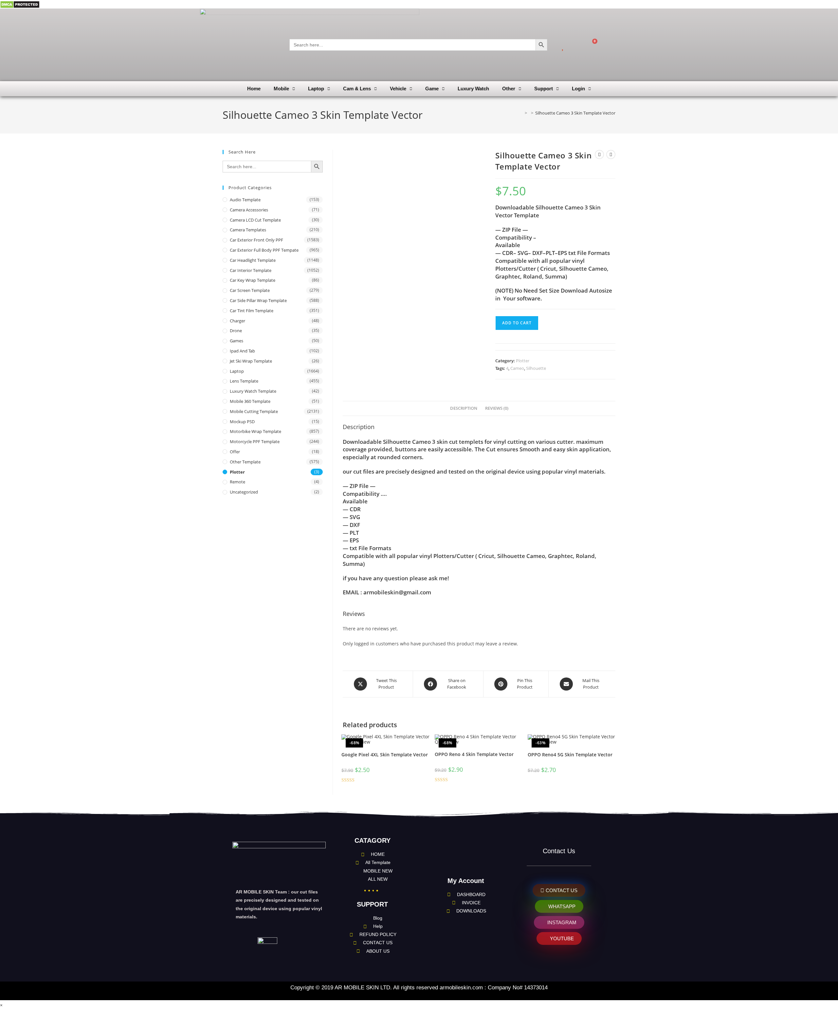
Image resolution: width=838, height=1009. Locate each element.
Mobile (281, 88)
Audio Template (245, 200)
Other (508, 88)
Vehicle (398, 88)
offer (235, 452)
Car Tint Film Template (251, 311)
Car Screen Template (250, 290)
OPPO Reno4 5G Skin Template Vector (570, 754)
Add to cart (517, 323)
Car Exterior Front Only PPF (256, 240)
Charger (237, 321)
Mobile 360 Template (250, 401)
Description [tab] (463, 408)
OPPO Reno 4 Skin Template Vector (474, 754)
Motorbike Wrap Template (255, 431)
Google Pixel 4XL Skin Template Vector (384, 754)
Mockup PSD (242, 421)
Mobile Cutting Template (254, 411)
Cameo (517, 368)
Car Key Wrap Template (252, 280)
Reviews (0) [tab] (496, 408)
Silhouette (536, 368)
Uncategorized (244, 492)
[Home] (521, 113)
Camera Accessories (249, 210)
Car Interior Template (250, 270)
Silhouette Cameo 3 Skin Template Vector (575, 113)
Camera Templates (248, 230)
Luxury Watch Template (253, 391)
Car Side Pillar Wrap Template (258, 300)
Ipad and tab (242, 351)
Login (578, 88)
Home (254, 88)
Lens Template (244, 381)
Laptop (316, 88)
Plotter (522, 361)
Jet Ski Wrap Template (251, 361)
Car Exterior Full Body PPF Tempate (264, 250)
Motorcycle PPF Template (255, 441)
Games (236, 341)
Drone (236, 330)
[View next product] (610, 154)
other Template (245, 462)
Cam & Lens (357, 88)
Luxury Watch (473, 88)
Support (543, 88)
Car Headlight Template (253, 260)
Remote (237, 482)
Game (432, 88)
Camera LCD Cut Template (255, 220)
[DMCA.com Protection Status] (20, 4)
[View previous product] (599, 154)
